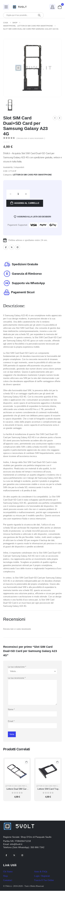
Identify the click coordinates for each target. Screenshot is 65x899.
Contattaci (7, 880)
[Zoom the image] (19, 822)
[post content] (17, 771)
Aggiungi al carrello (26, 203)
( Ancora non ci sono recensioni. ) (30, 138)
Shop (5, 876)
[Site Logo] (20, 6)
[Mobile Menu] (6, 7)
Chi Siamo (8, 871)
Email (11, 721)
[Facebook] (5, 247)
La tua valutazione (17, 667)
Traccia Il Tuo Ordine (44, 880)
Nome (11, 709)
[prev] (55, 118)
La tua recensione (17, 678)
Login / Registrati (42, 876)
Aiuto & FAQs (40, 871)
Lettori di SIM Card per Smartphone (32, 175)
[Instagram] (17, 247)
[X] (11, 247)
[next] (59, 118)
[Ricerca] (39, 15)
